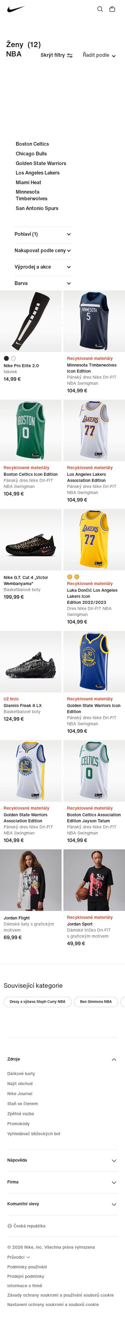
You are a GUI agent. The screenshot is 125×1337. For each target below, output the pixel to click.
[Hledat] (100, 9)
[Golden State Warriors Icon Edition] (94, 661)
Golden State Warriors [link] (41, 163)
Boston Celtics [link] (32, 144)
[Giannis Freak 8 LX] (31, 661)
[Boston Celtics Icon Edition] (31, 430)
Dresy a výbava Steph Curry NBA (38, 1002)
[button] (44, 234)
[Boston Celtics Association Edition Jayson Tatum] (94, 771)
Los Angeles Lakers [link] (37, 172)
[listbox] (99, 55)
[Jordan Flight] (31, 880)
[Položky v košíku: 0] (112, 9)
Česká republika (29, 1226)
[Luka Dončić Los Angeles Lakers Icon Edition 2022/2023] (94, 539)
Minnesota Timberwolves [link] (31, 195)
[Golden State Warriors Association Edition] (31, 771)
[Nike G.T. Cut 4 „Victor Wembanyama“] (31, 539)
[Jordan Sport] (94, 880)
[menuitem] (19, 1257)
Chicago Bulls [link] (31, 153)
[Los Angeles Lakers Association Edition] (94, 430)
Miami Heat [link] (28, 182)
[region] (62, 252)
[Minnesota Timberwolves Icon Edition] (94, 321)
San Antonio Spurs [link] (37, 208)
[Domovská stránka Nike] (16, 9)
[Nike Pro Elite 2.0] (31, 321)
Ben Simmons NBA (96, 1002)
